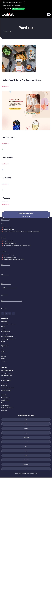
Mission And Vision (5, 397)
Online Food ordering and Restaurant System (22, 80)
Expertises (3, 356)
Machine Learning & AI (6, 390)
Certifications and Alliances (7, 407)
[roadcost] (19, 46)
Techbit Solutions (25, 473)
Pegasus (6, 198)
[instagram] (8, 8)
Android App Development (7, 334)
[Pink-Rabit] (2, 149)
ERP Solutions (4, 385)
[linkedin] (10, 8)
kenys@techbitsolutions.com (10, 243)
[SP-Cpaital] (2, 169)
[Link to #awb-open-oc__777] (49, 14)
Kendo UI (3, 341)
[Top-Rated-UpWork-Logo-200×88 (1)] (10, 287)
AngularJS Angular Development (8, 339)
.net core (3, 329)
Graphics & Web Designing (7, 370)
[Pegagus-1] (2, 189)
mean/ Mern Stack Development (8, 324)
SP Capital (7, 178)
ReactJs (3, 326)
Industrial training (5, 400)
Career (2, 402)
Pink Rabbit (8, 157)
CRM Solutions (4, 383)
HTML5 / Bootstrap (5, 331)
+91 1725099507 (17, 5)
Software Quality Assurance (7, 388)
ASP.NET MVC (4, 321)
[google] (4, 295)
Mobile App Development (6, 378)
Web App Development (6, 375)
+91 (19, 2)
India (26, 419)
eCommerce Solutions (6, 380)
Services (3, 351)
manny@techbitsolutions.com (10, 257)
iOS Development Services (7, 336)
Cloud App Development (6, 373)
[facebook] (3, 8)
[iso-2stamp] (5, 264)
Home (2, 349)
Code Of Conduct (5, 405)
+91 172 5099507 (7, 227)
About (2, 353)
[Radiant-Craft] (26, 92)
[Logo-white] (7, 13)
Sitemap (3, 361)
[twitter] (5, 8)
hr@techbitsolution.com (9, 5)
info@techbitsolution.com (10, 2)
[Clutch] (11, 300)
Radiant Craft (8, 137)
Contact (3, 358)
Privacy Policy (4, 410)
